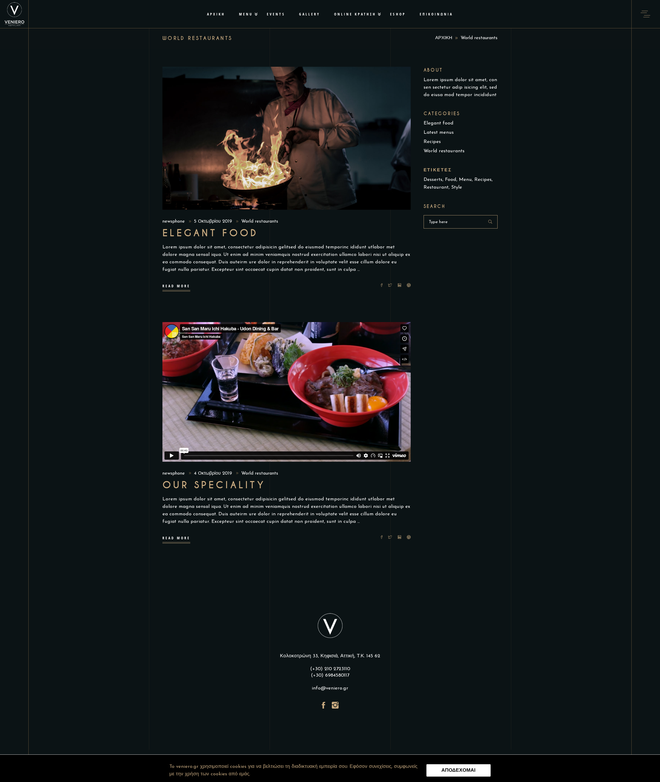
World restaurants (259, 221)
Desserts (433, 179)
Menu (465, 179)
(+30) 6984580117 (330, 675)
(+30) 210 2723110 (330, 669)
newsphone (174, 221)
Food (450, 179)
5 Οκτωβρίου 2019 (214, 221)
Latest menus (439, 132)
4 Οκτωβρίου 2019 (214, 473)
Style (456, 187)
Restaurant (436, 187)
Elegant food (210, 233)
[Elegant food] (286, 138)
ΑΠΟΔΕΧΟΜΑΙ (458, 770)
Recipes (432, 141)
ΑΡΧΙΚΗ (443, 38)
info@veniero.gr (330, 688)
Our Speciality (214, 485)
